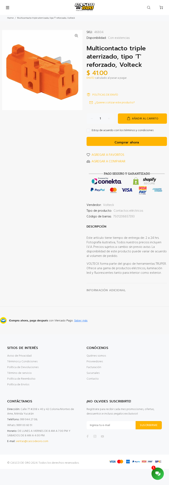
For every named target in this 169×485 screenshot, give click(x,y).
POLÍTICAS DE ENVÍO (105, 94)
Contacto (93, 378)
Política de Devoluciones (23, 367)
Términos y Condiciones (22, 361)
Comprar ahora (127, 142)
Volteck (108, 205)
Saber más (81, 320)
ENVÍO (90, 78)
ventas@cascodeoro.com (32, 441)
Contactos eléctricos (128, 211)
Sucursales (93, 373)
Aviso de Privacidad (19, 355)
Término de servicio (19, 373)
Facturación (94, 367)
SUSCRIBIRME (148, 425)
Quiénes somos (96, 355)
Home (10, 18)
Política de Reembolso (21, 378)
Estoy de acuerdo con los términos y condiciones (123, 130)
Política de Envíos (18, 384)
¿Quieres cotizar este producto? (115, 102)
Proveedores (95, 361)
